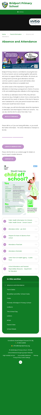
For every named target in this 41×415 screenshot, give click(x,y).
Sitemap (35, 355)
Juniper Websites (28, 352)
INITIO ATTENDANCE (11, 116)
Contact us (9, 159)
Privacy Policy (17, 357)
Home (4, 34)
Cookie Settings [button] (25, 357)
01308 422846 (21, 343)
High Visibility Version (9, 355)
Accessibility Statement (24, 355)
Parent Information (16, 34)
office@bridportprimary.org (21, 346)
